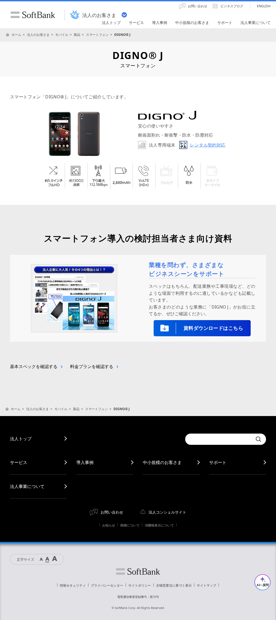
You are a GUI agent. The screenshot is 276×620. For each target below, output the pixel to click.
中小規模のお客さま (162, 462)
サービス (18, 462)
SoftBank (33, 15)
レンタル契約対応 (207, 145)
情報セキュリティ (73, 585)
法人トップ (21, 439)
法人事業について (27, 486)
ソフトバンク (138, 571)
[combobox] (218, 439)
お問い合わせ (112, 512)
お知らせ (108, 525)
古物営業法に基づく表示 (174, 585)
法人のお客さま (38, 34)
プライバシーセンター (107, 585)
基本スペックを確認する (33, 366)
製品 (77, 34)
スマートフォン (97, 34)
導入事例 (85, 462)
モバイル (61, 34)
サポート (217, 462)
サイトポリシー (139, 585)
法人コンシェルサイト (167, 512)
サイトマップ (206, 585)
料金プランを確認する (91, 366)
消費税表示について (159, 525)
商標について (130, 525)
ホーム (16, 34)
